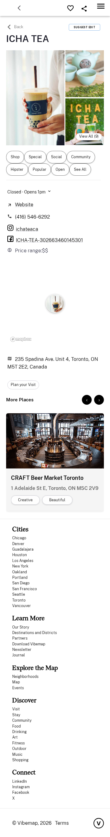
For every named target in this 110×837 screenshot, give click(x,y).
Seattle (18, 594)
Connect (23, 772)
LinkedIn (19, 781)
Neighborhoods (25, 677)
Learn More (28, 618)
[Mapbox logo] (20, 339)
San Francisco (24, 589)
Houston (19, 555)
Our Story (20, 627)
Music (17, 754)
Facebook (20, 792)
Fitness (18, 743)
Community (21, 720)
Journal (18, 655)
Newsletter (21, 650)
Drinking (19, 732)
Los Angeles (22, 561)
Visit (16, 709)
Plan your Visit (23, 385)
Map (16, 682)
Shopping (20, 760)
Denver (18, 544)
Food (16, 726)
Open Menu (100, 6)
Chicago (19, 538)
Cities (20, 529)
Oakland (19, 572)
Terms (62, 823)
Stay (16, 715)
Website (24, 205)
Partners (20, 638)
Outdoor (19, 749)
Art (15, 737)
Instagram (21, 787)
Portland (20, 577)
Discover (24, 700)
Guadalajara (23, 549)
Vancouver (21, 606)
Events (18, 688)
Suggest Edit (84, 27)
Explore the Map (35, 667)
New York (20, 566)
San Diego (21, 583)
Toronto (19, 600)
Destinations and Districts (34, 633)
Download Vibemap (28, 644)
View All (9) (89, 136)
